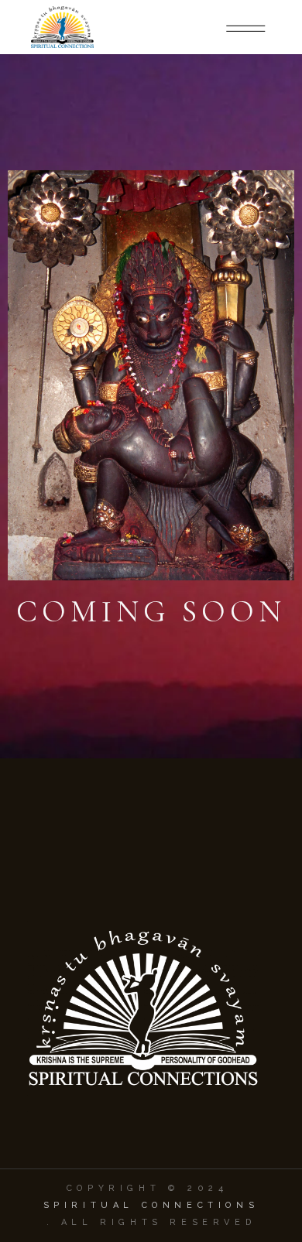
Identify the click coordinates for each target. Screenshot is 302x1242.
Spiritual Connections (151, 1205)
